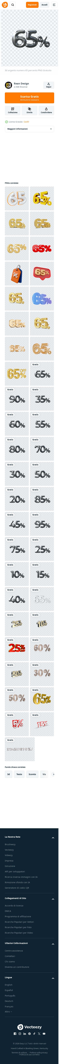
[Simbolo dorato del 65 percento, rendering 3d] (17, 223)
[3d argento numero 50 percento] (17, 774)
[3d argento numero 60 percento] (17, 649)
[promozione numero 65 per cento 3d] (17, 424)
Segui (48, 87)
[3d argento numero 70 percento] (17, 724)
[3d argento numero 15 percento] (17, 974)
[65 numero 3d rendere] (17, 198)
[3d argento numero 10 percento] (17, 949)
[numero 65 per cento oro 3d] (17, 299)
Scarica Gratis (29, 98)
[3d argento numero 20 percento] (17, 799)
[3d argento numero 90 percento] (17, 599)
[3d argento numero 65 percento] (17, 574)
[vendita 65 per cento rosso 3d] (17, 324)
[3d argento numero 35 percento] (17, 624)
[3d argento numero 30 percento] (17, 749)
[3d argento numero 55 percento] (17, 674)
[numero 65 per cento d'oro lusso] (17, 549)
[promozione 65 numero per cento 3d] (17, 399)
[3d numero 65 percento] (17, 1025)
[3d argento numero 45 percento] (17, 849)
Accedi (45, 4)
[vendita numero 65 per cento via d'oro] (17, 248)
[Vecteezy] (5, 5)
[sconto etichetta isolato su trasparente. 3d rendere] (17, 349)
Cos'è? (26, 122)
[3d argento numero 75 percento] (17, 899)
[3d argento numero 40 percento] (17, 1000)
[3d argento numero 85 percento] (17, 824)
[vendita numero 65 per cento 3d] (17, 449)
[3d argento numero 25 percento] (17, 924)
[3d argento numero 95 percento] (17, 874)
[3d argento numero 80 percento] (17, 699)
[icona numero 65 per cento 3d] (17, 374)
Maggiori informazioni (17, 129)
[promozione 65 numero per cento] (17, 499)
